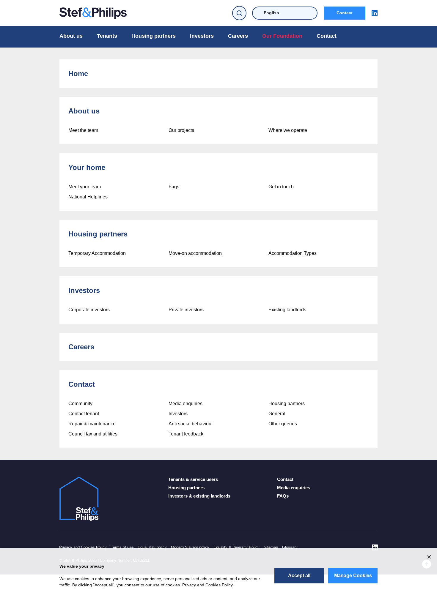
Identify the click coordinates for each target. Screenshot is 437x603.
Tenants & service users (193, 479)
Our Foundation (282, 36)
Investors (202, 36)
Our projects (181, 130)
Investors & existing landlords (199, 495)
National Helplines (88, 196)
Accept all (299, 575)
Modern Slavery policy (190, 547)
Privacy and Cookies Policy (83, 547)
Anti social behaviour (191, 423)
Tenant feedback (186, 433)
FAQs (283, 495)
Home (78, 74)
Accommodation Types (292, 253)
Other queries (282, 423)
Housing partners (153, 36)
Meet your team (84, 186)
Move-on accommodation (195, 253)
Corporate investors (89, 309)
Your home (86, 167)
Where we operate (287, 130)
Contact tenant (83, 413)
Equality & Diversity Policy (236, 547)
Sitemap (271, 547)
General (276, 413)
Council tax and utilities (92, 433)
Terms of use (122, 547)
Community (80, 403)
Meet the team (83, 130)
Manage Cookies (353, 575)
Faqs (174, 186)
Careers (238, 36)
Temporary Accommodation (97, 253)
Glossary (290, 547)
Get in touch (281, 186)
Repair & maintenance (92, 423)
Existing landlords (287, 309)
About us (71, 36)
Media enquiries (185, 403)
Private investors (186, 309)
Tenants (107, 36)
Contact (345, 12)
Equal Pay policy (152, 547)
